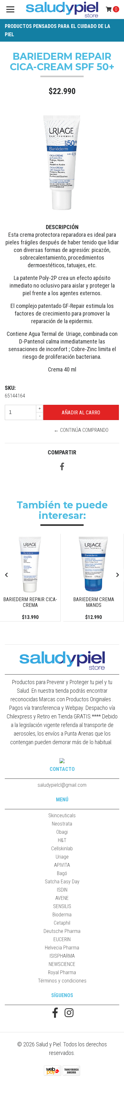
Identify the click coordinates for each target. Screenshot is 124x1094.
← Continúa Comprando (81, 430)
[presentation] (6, 575)
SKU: (10, 387)
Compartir (62, 452)
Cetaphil (62, 923)
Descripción (62, 227)
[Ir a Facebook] (55, 1013)
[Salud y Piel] (62, 9)
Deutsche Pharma (62, 931)
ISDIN (62, 890)
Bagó (62, 873)
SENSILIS (62, 906)
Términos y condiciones (62, 981)
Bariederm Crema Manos (93, 602)
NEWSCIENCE (62, 964)
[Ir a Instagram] (69, 1013)
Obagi (62, 832)
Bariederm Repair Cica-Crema (30, 602)
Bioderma (62, 915)
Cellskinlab (62, 849)
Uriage (62, 857)
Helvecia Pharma (62, 948)
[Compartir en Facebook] (62, 468)
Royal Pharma (62, 972)
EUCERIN (62, 939)
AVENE (62, 898)
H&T (62, 840)
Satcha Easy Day (62, 882)
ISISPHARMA (62, 956)
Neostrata (62, 824)
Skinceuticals (62, 815)
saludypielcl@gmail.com (62, 785)
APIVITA (62, 865)
